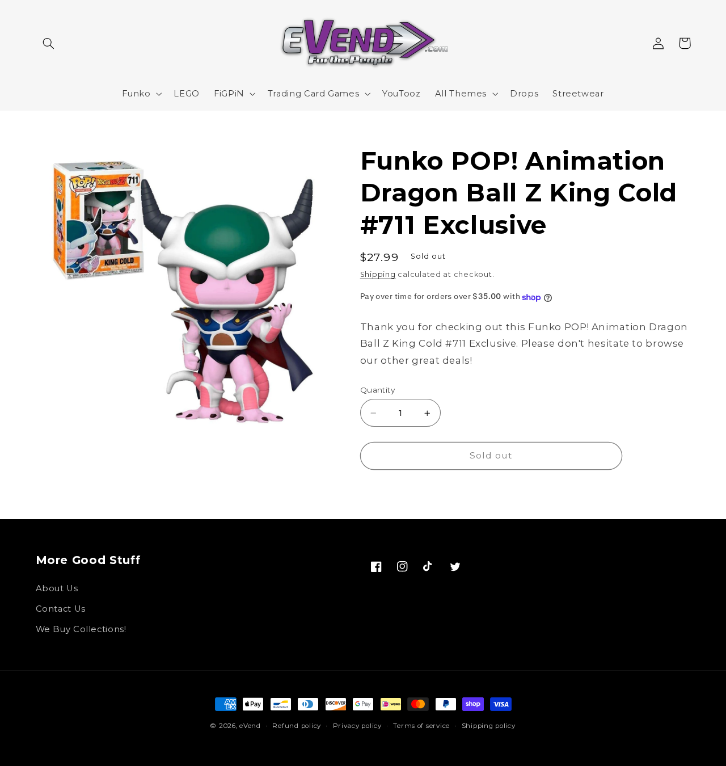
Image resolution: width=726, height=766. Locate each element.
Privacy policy (357, 726)
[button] (49, 43)
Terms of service (421, 726)
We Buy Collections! (81, 629)
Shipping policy (489, 726)
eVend (250, 726)
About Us (57, 588)
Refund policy (296, 726)
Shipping (378, 275)
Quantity (377, 389)
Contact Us (61, 609)
